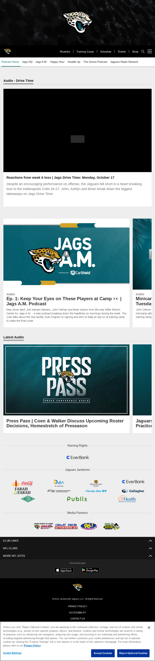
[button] (77, 139)
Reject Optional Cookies (133, 653)
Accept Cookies (103, 653)
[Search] (142, 51)
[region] (77, 641)
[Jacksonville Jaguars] (77, 587)
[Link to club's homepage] (7, 50)
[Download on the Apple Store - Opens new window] (64, 570)
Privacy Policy (77, 605)
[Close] (149, 628)
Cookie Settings (12, 653)
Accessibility (77, 611)
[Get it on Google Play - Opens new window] (90, 571)
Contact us (77, 617)
